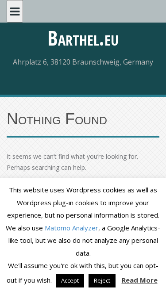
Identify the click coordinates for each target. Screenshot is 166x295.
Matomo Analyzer (71, 227)
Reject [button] (102, 280)
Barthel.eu (83, 37)
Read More (140, 280)
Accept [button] (70, 280)
